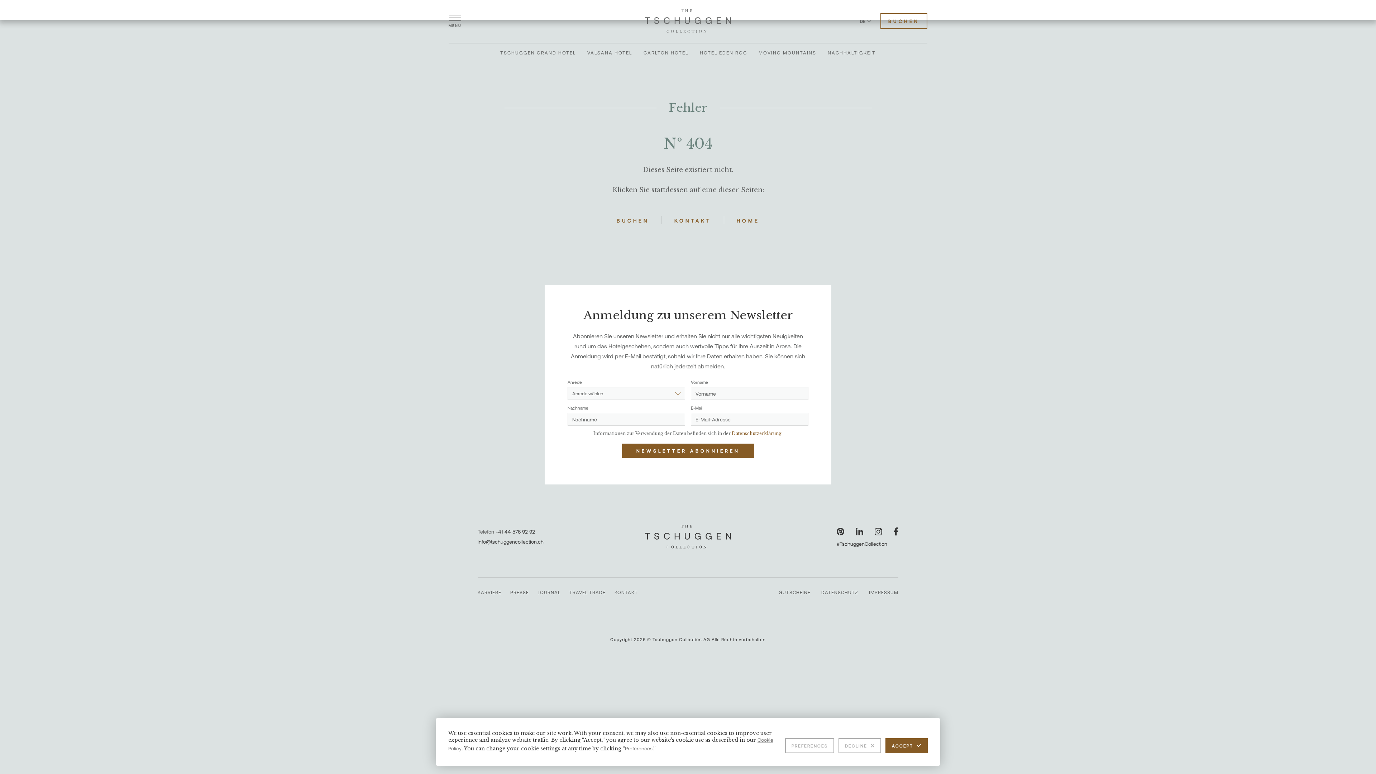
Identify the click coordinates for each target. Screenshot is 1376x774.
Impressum (883, 592)
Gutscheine (795, 592)
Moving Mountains (787, 53)
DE (862, 21)
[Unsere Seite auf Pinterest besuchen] (840, 531)
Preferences (810, 745)
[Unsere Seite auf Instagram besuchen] (878, 531)
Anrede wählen (587, 393)
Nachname (578, 408)
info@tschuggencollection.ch (511, 542)
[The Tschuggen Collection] (688, 21)
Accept (902, 745)
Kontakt (692, 221)
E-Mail (696, 408)
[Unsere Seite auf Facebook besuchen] (896, 531)
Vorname (699, 382)
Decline (856, 745)
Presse (519, 592)
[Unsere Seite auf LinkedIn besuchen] (859, 531)
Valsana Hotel (609, 53)
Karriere (489, 592)
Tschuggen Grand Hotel (538, 53)
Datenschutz (839, 592)
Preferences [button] (639, 748)
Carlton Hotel (666, 53)
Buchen (903, 21)
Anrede (575, 382)
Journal (549, 592)
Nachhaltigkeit (852, 53)
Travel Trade (587, 592)
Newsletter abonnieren (688, 451)
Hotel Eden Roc (723, 53)
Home (748, 221)
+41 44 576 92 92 (515, 532)
